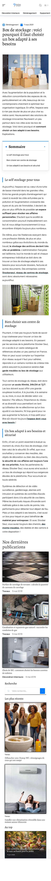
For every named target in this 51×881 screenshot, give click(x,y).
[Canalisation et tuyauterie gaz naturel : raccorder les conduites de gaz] (25, 610)
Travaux (6, 591)
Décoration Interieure (12, 677)
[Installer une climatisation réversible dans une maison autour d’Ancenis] (25, 789)
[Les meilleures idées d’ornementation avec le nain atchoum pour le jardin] (25, 844)
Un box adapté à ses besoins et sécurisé (23, 165)
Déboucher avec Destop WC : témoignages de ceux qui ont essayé (24, 759)
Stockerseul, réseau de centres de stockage (25, 272)
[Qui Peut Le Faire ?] (17, 5)
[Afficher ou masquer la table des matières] (35, 146)
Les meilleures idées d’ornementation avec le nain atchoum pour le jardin (25, 850)
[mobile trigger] (4, 5)
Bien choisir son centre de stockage (22, 160)
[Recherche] (40, 5)
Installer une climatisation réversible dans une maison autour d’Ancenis (25, 821)
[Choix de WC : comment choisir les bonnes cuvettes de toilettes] (25, 653)
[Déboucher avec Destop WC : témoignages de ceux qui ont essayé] (25, 727)
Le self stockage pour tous (18, 155)
